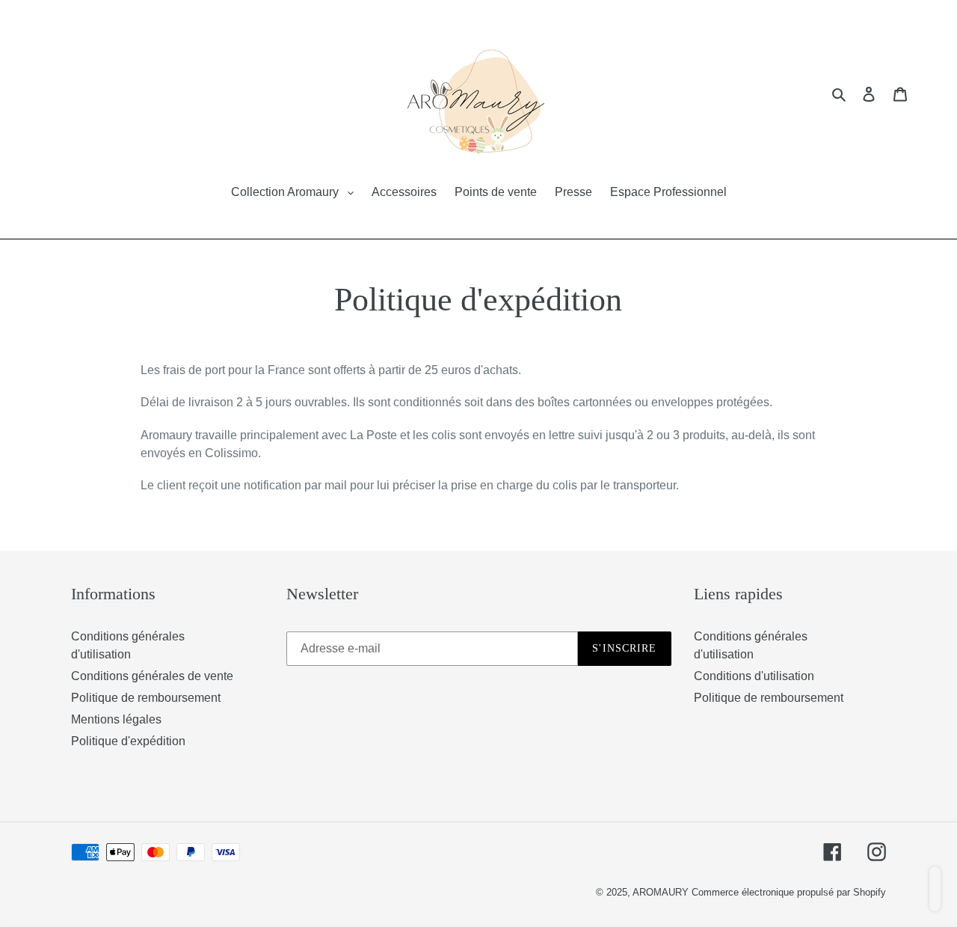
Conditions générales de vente (152, 676)
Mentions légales (116, 719)
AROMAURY (662, 892)
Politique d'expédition (128, 741)
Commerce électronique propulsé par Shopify (789, 892)
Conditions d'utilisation (754, 676)
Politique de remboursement (146, 697)
